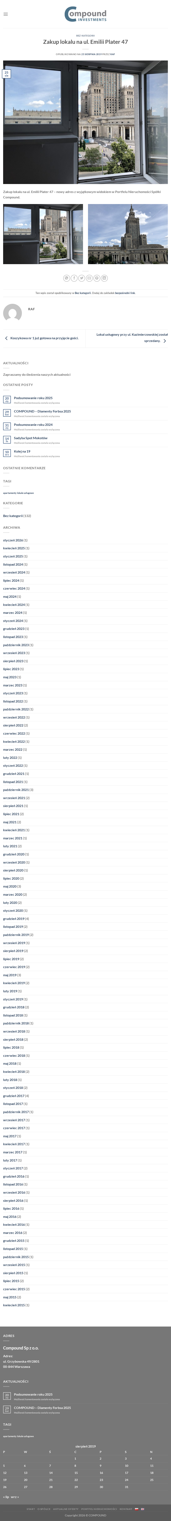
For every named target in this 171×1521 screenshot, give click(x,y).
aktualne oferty (66, 1509)
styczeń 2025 (13, 556)
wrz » (15, 1497)
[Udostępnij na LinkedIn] (104, 278)
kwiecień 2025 (14, 548)
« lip (6, 1497)
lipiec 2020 (11, 878)
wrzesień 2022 (14, 717)
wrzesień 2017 (14, 1120)
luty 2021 (10, 846)
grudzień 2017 (13, 1096)
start (31, 1509)
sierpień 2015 (13, 1273)
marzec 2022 (12, 749)
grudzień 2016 (13, 1176)
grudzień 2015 (13, 1240)
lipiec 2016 (11, 1208)
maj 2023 (9, 677)
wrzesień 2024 (14, 572)
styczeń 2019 (13, 999)
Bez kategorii (85, 35)
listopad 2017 (13, 1104)
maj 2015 (9, 1297)
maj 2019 (9, 975)
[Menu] (5, 14)
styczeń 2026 (13, 540)
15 (76, 1472)
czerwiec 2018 (14, 1055)
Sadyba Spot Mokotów (31, 438)
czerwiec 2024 (14, 588)
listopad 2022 (13, 701)
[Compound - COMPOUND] (85, 14)
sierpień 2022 (13, 725)
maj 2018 (9, 1063)
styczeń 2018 (13, 1088)
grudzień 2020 (13, 854)
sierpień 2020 (13, 870)
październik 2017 (16, 1112)
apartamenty (9, 493)
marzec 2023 (12, 685)
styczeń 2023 (13, 693)
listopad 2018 (13, 1015)
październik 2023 (16, 645)
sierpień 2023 (13, 661)
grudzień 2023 (13, 629)
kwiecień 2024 (14, 605)
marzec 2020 (12, 894)
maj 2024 (9, 596)
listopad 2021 (13, 782)
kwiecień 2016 (14, 1224)
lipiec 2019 (11, 959)
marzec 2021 (12, 838)
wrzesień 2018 (14, 1031)
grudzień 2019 (13, 919)
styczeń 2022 (13, 765)
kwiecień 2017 (14, 1144)
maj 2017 (9, 1136)
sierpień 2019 (13, 951)
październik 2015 (16, 1257)
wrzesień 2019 (14, 943)
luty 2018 (10, 1080)
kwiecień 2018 (14, 1071)
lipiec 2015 (11, 1281)
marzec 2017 (12, 1152)
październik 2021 (16, 790)
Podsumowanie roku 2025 (33, 398)
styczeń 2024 (13, 621)
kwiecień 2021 (14, 830)
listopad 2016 (13, 1184)
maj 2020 (9, 886)
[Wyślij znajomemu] (89, 278)
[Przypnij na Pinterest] (96, 278)
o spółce (44, 1509)
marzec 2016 (12, 1233)
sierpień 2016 (13, 1200)
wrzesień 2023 (14, 653)
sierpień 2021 (13, 806)
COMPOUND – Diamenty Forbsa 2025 (42, 411)
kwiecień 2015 (14, 1305)
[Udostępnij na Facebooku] (74, 278)
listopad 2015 (13, 1249)
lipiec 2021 (11, 814)
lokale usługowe (25, 493)
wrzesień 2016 (14, 1192)
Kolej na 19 (22, 451)
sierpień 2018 (13, 1039)
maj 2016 (9, 1216)
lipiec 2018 (11, 1047)
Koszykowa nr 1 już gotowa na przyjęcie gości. (44, 338)
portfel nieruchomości (99, 1509)
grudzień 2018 (13, 1007)
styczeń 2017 (13, 1168)
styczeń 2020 (13, 910)
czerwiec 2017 (14, 1128)
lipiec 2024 (11, 580)
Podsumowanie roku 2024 (33, 424)
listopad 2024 (13, 564)
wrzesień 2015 (14, 1265)
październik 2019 (16, 935)
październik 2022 (16, 709)
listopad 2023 (13, 637)
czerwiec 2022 (14, 733)
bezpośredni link (125, 293)
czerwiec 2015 (14, 1289)
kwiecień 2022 (14, 741)
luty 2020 (10, 902)
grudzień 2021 (13, 774)
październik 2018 (16, 1023)
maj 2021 (9, 822)
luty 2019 (10, 991)
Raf (112, 54)
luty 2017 (10, 1160)
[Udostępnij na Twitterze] (81, 278)
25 (151, 1480)
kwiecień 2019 (14, 983)
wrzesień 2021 (14, 798)
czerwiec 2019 (14, 967)
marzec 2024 (12, 612)
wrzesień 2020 (14, 862)
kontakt (126, 1509)
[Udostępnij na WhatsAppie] (66, 278)
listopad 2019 (13, 926)
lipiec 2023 (11, 669)
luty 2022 (10, 757)
